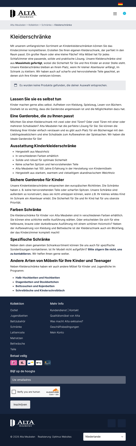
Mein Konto (57, 332)
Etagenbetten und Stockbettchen (37, 282)
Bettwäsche (17, 343)
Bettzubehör (17, 321)
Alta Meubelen (18, 24)
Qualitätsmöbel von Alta (65, 315)
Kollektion (34, 24)
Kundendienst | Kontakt (64, 310)
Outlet (14, 310)
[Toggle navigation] (115, 13)
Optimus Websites (61, 436)
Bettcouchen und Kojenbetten (35, 286)
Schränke (46, 24)
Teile (13, 349)
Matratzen (16, 338)
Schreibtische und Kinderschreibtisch (40, 290)
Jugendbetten (19, 315)
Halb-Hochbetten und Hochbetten (38, 277)
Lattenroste (17, 332)
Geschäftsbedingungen (64, 326)
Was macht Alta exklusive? (66, 321)
